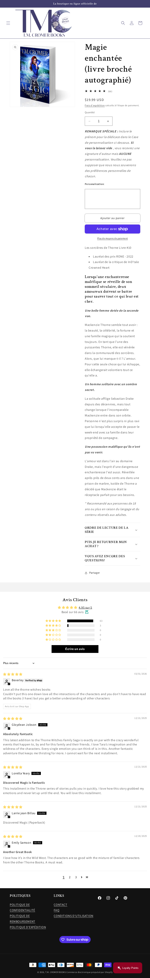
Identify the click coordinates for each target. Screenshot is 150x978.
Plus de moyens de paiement (112, 238)
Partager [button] (94, 572)
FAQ (56, 910)
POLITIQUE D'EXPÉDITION (28, 927)
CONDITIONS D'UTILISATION (73, 916)
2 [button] (70, 877)
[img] (12, 674)
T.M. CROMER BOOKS (55, 972)
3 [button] (76, 877)
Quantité (90, 112)
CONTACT (60, 905)
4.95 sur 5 (85, 607)
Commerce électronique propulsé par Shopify (89, 972)
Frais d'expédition (95, 105)
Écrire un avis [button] (75, 649)
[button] (8, 23)
